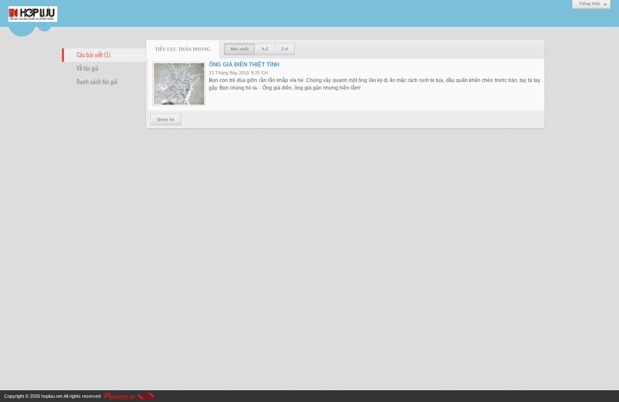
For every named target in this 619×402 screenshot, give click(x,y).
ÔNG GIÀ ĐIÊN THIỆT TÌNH (244, 64)
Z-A (284, 49)
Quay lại (165, 119)
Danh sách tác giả (97, 81)
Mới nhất (239, 49)
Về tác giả (88, 67)
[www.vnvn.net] (129, 396)
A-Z (264, 49)
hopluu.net (51, 396)
